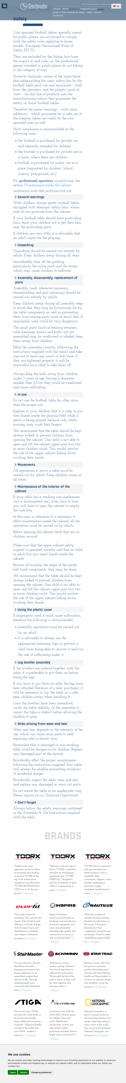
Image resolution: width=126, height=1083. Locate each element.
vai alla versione (36, 23)
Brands (65, 9)
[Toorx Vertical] (63, 857)
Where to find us (107, 4)
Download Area (93, 4)
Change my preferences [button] (41, 1072)
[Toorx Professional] (28, 857)
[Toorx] (98, 857)
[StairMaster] (28, 954)
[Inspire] (63, 905)
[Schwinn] (63, 954)
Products (74, 8)
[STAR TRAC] (98, 954)
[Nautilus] (98, 905)
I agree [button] (13, 1072)
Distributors (58, 15)
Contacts (98, 12)
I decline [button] (23, 1072)
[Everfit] (28, 905)
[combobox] (116, 6)
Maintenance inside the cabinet (47, 185)
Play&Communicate (88, 9)
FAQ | (84, 4)
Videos (89, 12)
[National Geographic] (98, 1002)
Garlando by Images (76, 12)
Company (57, 9)
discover (29, 894)
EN (118, 6)
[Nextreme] (63, 1002)
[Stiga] (28, 1002)
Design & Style (59, 12)
